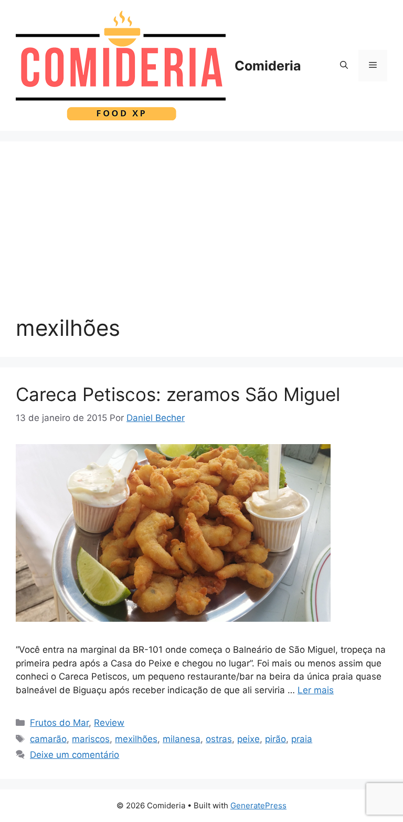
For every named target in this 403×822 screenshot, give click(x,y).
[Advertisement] (201, 236)
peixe (248, 739)
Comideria (268, 66)
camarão (48, 739)
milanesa (181, 739)
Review (109, 722)
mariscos (91, 739)
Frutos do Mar (59, 722)
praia (301, 739)
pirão (275, 739)
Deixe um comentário (74, 754)
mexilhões (136, 739)
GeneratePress (258, 805)
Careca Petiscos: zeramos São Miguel (178, 394)
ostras (219, 739)
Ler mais (316, 690)
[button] (344, 65)
